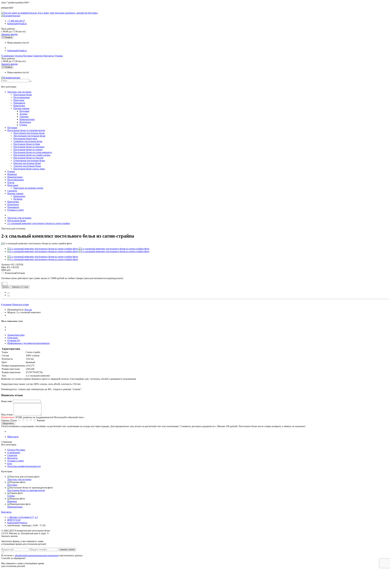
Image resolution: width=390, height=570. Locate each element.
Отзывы (58, 55)
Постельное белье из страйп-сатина (31, 155)
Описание (12, 337)
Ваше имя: (6, 401)
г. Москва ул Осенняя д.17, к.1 (22, 517)
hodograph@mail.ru (17, 23)
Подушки (24, 111)
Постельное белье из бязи (26, 144)
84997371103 (14, 520)
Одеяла (23, 125)
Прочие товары (21, 108)
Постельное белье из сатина (27, 149)
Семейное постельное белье (27, 141)
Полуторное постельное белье (29, 133)
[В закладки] (8, 293)
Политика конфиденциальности (24, 466)
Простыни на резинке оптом (28, 188)
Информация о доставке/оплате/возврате (28, 343)
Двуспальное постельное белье (29, 135)
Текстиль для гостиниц (19, 92)
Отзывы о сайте (15, 210)
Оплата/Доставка (23, 55)
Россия (28, 309)
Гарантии (38, 55)
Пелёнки (18, 199)
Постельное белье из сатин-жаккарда (32, 152)
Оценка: (5, 420)
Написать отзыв (20, 304)
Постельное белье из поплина (28, 146)
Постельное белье (22, 94)
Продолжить (8, 423)
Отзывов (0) (13, 340)
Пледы (10, 182)
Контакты (49, 55)
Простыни (18, 100)
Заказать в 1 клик (20, 287)
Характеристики (16, 335)
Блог (9, 463)
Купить (5, 287)
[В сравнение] (8, 295)
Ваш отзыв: (7, 414)
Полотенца (25, 122)
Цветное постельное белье (27, 163)
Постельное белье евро (25, 138)
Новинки (12, 174)
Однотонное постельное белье (29, 160)
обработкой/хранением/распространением (36, 555)
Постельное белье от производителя (26, 130)
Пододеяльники (21, 97)
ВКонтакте (13, 436)
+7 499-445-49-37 (16, 21)
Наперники (19, 196)
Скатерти (12, 190)
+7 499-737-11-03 (11, 83)
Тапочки (24, 116)
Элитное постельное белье (27, 166)
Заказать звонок (9, 34)
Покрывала (19, 103)
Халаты (23, 114)
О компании (7, 55)
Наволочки (19, 105)
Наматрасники (27, 119)
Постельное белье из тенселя (28, 157)
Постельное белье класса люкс (29, 168)
